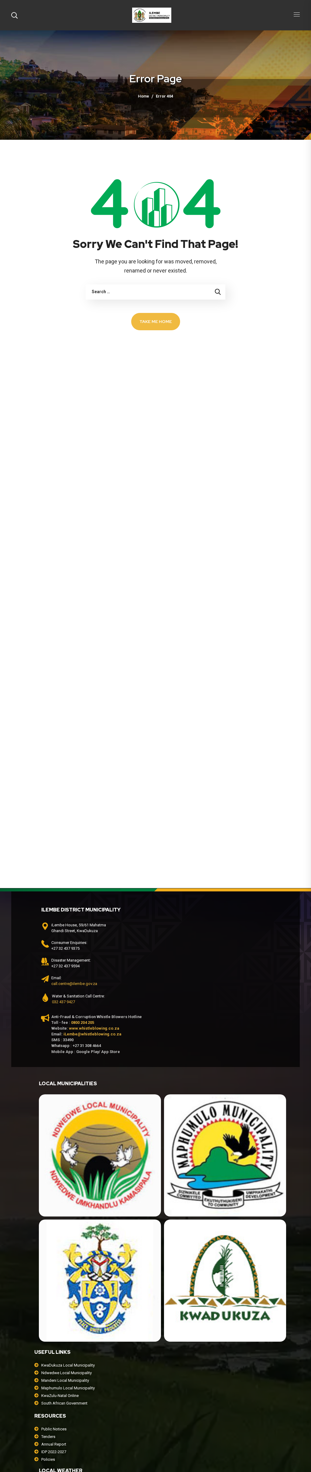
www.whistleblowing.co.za (94, 1028)
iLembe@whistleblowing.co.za (92, 1034)
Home (143, 96)
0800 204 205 (82, 1022)
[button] (14, 15)
